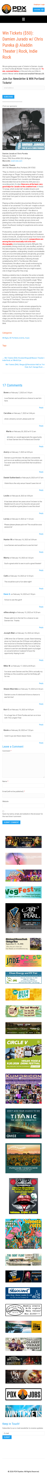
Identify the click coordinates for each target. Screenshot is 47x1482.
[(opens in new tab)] (23, 842)
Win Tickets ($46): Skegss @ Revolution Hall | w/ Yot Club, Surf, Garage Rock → (25, 366)
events (21, 338)
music (27, 338)
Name (5, 781)
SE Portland (13, 338)
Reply (41, 408)
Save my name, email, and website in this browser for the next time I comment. (22, 815)
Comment (6, 751)
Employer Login (39, 4)
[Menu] (23, 19)
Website (5, 801)
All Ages (5, 338)
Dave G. (7, 594)
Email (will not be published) (13, 791)
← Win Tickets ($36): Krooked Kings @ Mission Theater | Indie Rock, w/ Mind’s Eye (23, 359)
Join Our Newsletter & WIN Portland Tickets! (23, 80)
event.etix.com (16, 161)
